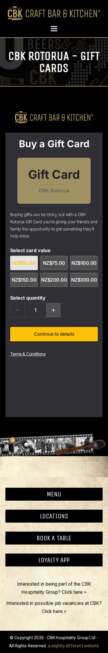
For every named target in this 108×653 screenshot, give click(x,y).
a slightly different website (73, 645)
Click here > (74, 592)
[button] (54, 28)
